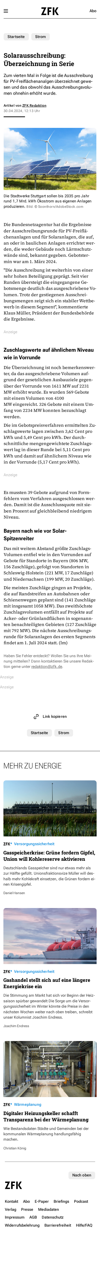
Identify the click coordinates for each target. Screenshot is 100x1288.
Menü (6, 11)
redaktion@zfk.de (46, 666)
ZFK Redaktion (34, 105)
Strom (40, 36)
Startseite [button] (50, 11)
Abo (93, 11)
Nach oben (81, 1175)
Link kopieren (55, 716)
